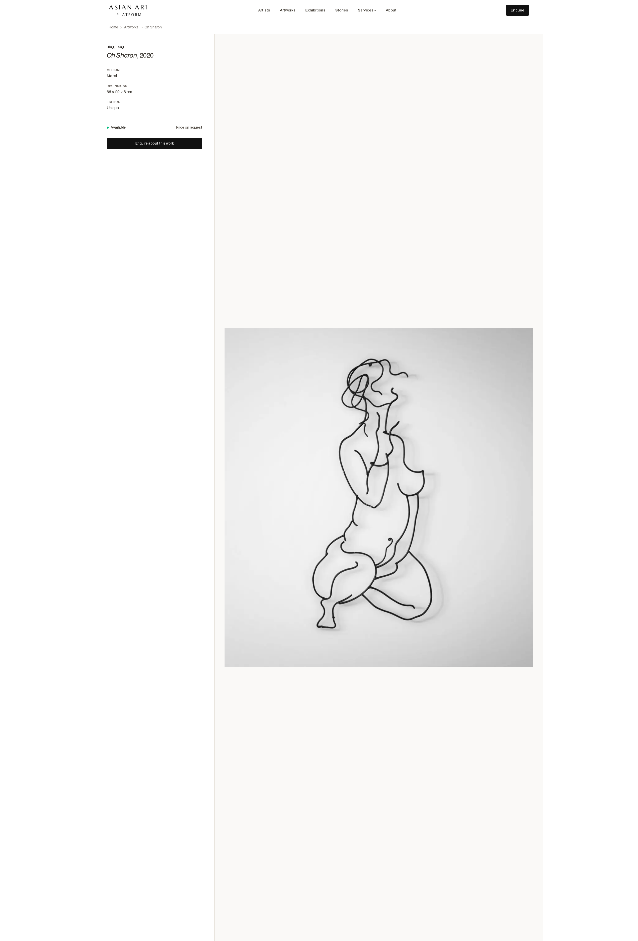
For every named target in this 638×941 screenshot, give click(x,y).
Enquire (517, 10)
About (391, 10)
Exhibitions (315, 10)
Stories (341, 10)
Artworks (287, 10)
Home (113, 27)
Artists (264, 10)
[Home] (129, 10)
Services (367, 10)
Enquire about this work (154, 143)
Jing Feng (116, 47)
